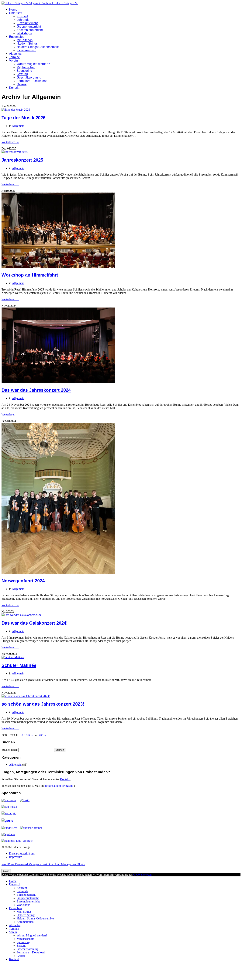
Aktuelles (15, 53)
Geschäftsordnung (29, 77)
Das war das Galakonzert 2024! (35, 623)
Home (13, 9)
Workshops (24, 33)
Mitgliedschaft (26, 67)
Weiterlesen (145, 874)
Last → (41, 734)
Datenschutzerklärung (22, 853)
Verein (13, 60)
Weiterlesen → (10, 142)
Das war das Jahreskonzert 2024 (36, 390)
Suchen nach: (10, 749)
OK (135, 874)
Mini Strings (25, 40)
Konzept (22, 16)
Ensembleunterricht (30, 30)
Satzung (22, 74)
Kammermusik (26, 50)
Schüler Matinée (19, 665)
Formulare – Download (32, 80)
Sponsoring (24, 70)
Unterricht (15, 13)
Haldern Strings (27, 43)
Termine (14, 57)
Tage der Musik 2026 (23, 117)
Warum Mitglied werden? (33, 63)
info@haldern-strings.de (58, 785)
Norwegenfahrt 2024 (23, 580)
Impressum (15, 856)
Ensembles (16, 36)
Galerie (21, 84)
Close (6, 871)
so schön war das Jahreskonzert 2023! (43, 704)
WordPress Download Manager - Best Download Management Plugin (43, 864)
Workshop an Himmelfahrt (30, 274)
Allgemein (18, 125)
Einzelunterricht (27, 23)
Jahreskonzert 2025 (22, 160)
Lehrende (23, 19)
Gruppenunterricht (29, 26)
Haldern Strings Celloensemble (38, 47)
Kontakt (14, 87)
